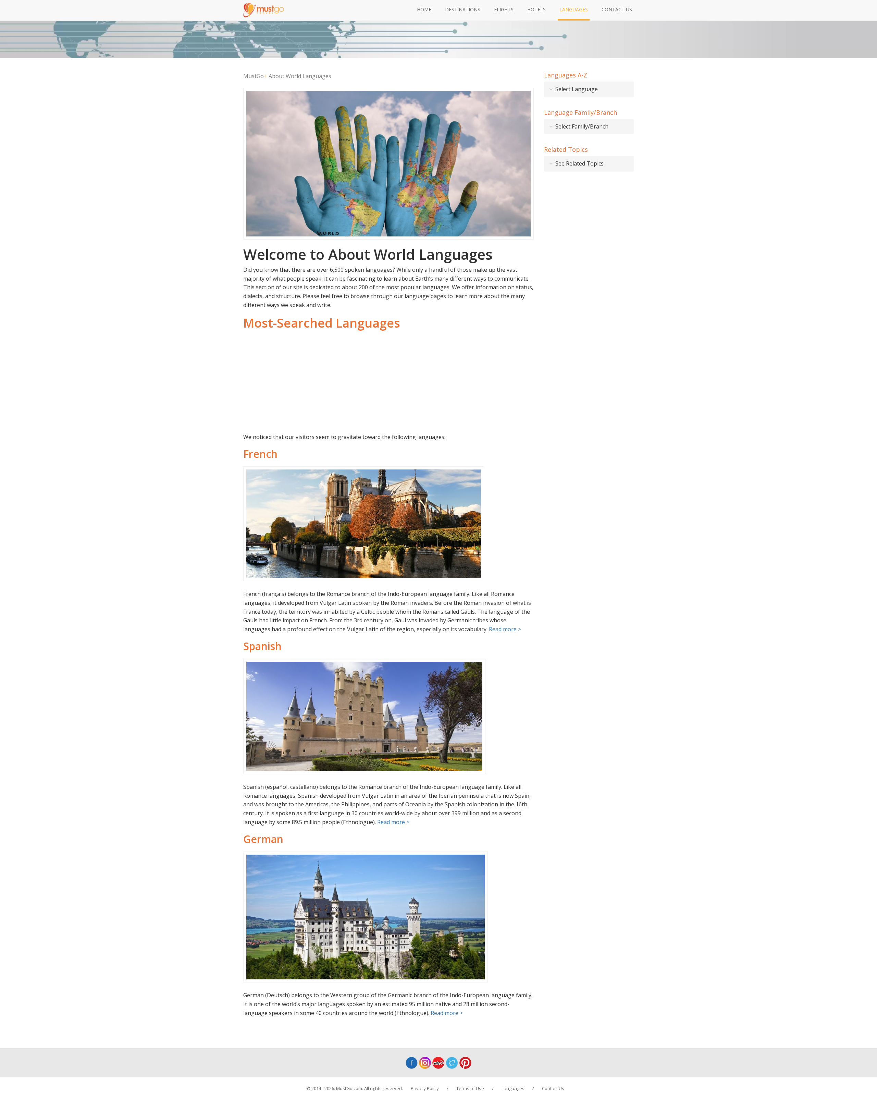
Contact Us (617, 9)
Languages (573, 9)
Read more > (505, 629)
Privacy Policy (425, 1088)
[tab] (589, 89)
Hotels (536, 9)
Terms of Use (470, 1088)
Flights (504, 9)
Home (424, 9)
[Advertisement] (388, 381)
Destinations (462, 9)
